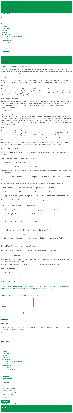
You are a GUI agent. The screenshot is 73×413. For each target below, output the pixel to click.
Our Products (7, 28)
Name (3, 309)
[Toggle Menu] (1, 23)
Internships (12, 47)
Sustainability (7, 34)
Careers (8, 42)
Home (5, 26)
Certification (6, 30)
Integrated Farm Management (14, 36)
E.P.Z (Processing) (8, 53)
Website (3, 316)
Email (2, 313)
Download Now (5, 401)
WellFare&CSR (10, 38)
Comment (4, 306)
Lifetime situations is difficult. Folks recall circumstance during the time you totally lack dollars (26, 286)
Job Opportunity (13, 45)
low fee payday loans (16, 66)
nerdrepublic (25, 66)
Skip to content (5, 21)
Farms (5, 32)
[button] (36, 347)
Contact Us (6, 51)
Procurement (9, 49)
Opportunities (7, 40)
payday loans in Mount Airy (50, 114)
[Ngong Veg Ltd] (5, 13)
